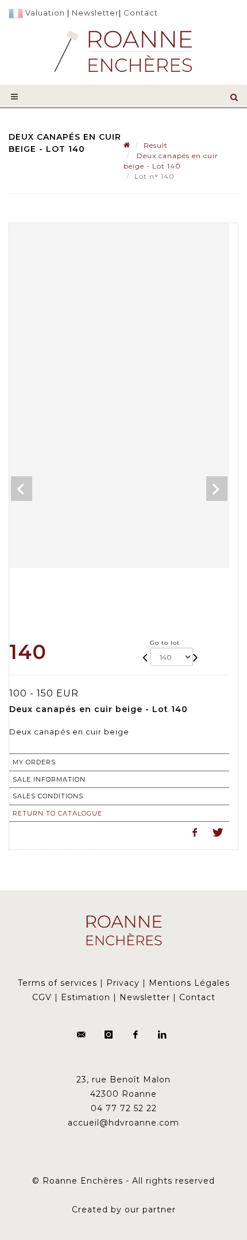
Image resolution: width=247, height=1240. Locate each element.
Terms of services (57, 983)
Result (156, 145)
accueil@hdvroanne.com (123, 1122)
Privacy (123, 983)
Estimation (85, 997)
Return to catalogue (57, 813)
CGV (42, 997)
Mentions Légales (189, 983)
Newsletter (95, 12)
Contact (141, 12)
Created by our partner (124, 1209)
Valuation (45, 12)
